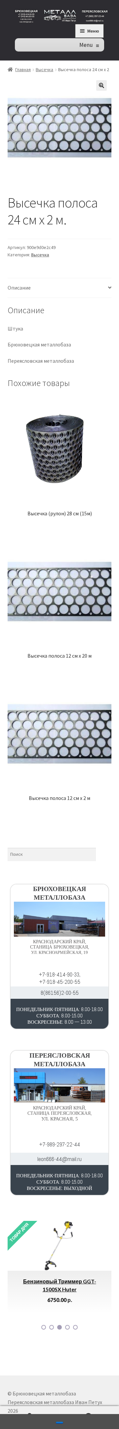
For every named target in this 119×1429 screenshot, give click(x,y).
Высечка (44, 69)
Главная (23, 69)
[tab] (60, 288)
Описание (19, 287)
